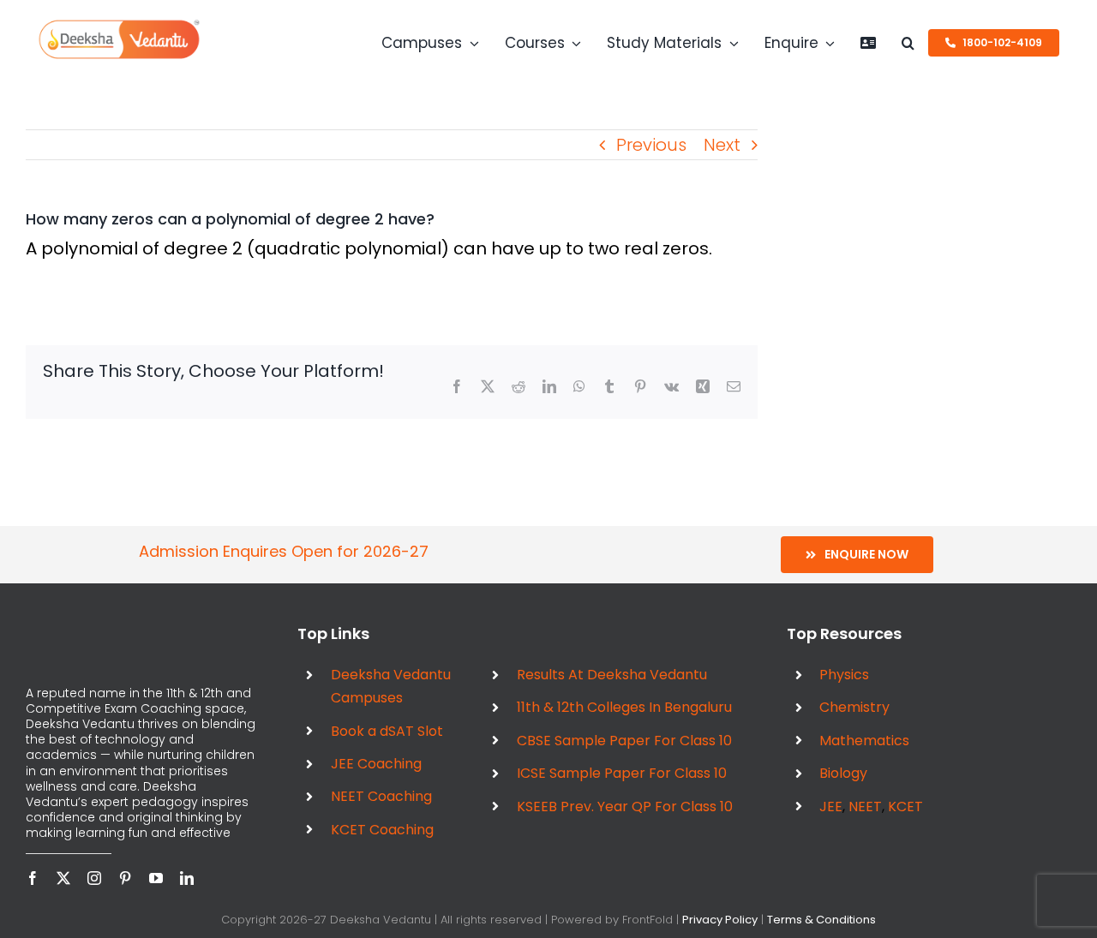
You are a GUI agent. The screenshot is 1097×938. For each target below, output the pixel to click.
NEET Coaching (381, 796)
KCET (905, 806)
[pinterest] (125, 878)
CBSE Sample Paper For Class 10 (624, 740)
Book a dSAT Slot (387, 731)
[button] (908, 43)
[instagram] (94, 878)
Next (722, 145)
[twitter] (63, 878)
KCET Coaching (382, 829)
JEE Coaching (376, 764)
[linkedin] (187, 878)
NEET (865, 806)
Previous (651, 145)
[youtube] (156, 878)
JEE (830, 806)
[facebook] (32, 878)
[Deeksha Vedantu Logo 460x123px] (119, 26)
